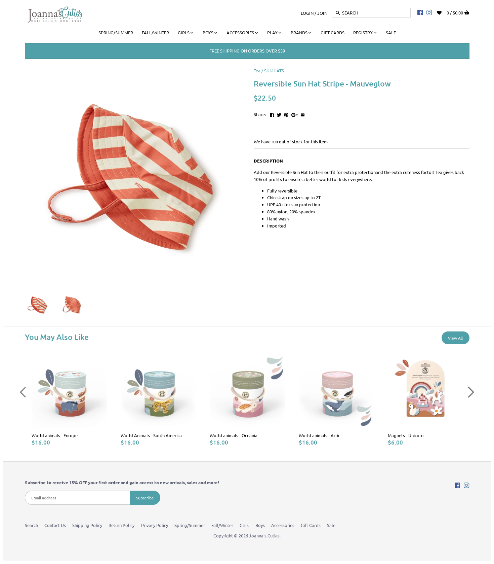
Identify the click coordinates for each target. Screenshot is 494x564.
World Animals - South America (151, 435)
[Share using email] (302, 113)
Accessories (282, 525)
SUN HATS (274, 70)
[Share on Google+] (294, 113)
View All (455, 338)
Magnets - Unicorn (405, 435)
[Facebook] (420, 12)
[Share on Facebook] (272, 113)
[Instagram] (429, 12)
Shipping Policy (87, 525)
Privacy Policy (154, 525)
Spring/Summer (189, 525)
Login (307, 12)
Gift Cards (311, 525)
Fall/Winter (222, 525)
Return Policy (121, 525)
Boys (260, 525)
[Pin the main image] (286, 113)
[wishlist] (444, 12)
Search (31, 525)
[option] (69, 399)
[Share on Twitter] (279, 113)
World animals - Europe (55, 435)
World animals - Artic (319, 435)
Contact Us (55, 525)
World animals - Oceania (233, 435)
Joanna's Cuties (264, 535)
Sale (331, 525)
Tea (257, 70)
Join (322, 12)
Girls (244, 525)
